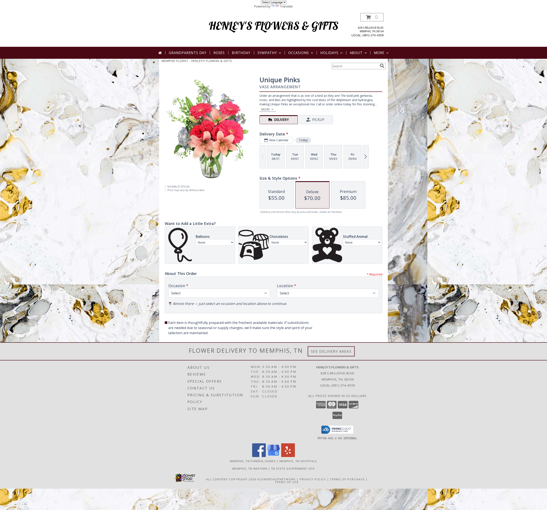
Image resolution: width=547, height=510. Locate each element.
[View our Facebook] (259, 456)
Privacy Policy (313, 479)
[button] (372, 17)
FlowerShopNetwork (276, 479)
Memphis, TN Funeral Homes (253, 461)
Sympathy (267, 52)
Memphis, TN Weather (250, 468)
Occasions (298, 52)
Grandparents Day (187, 52)
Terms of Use (287, 482)
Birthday (241, 52)
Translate (286, 6)
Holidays (329, 52)
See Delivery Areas (331, 351)
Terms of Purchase (347, 479)
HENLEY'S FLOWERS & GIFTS (273, 25)
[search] (382, 65)
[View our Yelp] (288, 456)
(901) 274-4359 (373, 35)
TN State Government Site (293, 468)
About (356, 52)
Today (303, 140)
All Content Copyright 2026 (231, 479)
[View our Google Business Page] (273, 456)
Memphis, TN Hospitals (298, 461)
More (379, 52)
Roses (219, 52)
